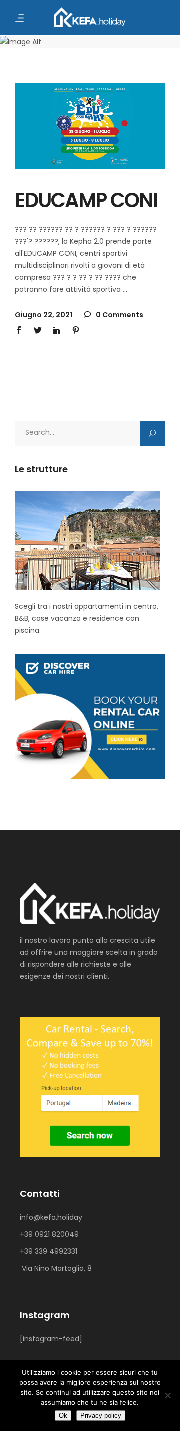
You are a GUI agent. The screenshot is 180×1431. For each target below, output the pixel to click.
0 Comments (119, 315)
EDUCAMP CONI (86, 200)
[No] (167, 1395)
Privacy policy (101, 1415)
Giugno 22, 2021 (43, 315)
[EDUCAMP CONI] (90, 126)
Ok (63, 1415)
